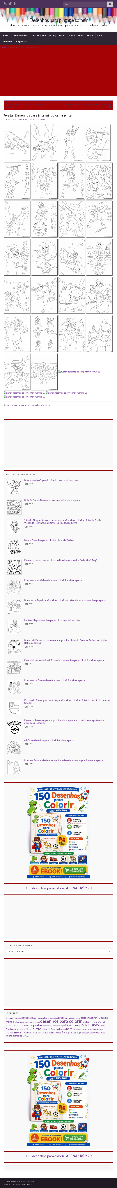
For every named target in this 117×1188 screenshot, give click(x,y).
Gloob (81, 35)
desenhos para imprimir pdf (54, 1026)
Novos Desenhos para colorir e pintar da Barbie (49, 540)
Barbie (34, 1018)
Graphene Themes (24, 1184)
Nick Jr (45, 1033)
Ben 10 (47, 1018)
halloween (61, 1029)
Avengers (17, 1018)
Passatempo (54, 1032)
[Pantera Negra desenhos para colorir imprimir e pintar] (15, 627)
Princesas (7, 41)
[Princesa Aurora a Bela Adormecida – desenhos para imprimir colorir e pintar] (15, 767)
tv (23, 1036)
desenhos (35, 1022)
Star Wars (101, 1033)
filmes (29, 1028)
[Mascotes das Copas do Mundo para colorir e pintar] (15, 487)
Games (72, 35)
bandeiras (26, 1017)
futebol (37, 1029)
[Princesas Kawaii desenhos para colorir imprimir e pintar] (15, 587)
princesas (73, 1032)
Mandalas (99, 1029)
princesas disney (88, 1032)
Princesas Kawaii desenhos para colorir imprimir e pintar (53, 580)
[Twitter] (10, 3)
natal (40, 1033)
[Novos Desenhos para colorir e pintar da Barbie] (15, 547)
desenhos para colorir (41, 405)
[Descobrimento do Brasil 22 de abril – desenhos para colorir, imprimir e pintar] (15, 667)
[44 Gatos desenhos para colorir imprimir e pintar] (15, 747)
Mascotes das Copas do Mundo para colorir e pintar (51, 480)
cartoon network (25, 405)
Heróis (90, 35)
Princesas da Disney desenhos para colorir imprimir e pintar (55, 680)
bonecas (54, 1018)
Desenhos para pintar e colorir (58, 20)
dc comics (26, 1022)
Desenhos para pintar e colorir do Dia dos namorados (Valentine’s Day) (60, 560)
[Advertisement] (58, 71)
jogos (85, 1029)
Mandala (91, 1029)
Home (6, 35)
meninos (32, 1032)
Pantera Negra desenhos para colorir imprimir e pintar (52, 620)
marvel (10, 1032)
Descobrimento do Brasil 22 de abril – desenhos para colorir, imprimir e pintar (64, 660)
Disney (52, 35)
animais (9, 1018)
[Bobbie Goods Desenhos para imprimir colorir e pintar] (15, 507)
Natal (99, 35)
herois (70, 1029)
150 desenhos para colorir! (59, 888)
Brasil (61, 1017)
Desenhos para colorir (36, 119)
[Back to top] (110, 1181)
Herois (46, 119)
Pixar (65, 1032)
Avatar (14, 119)
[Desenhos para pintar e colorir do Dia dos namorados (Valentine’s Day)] (15, 567)
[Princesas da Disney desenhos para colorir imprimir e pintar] (15, 687)
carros (78, 1018)
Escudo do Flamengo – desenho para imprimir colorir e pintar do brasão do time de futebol (67, 701)
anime (9, 405)
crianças (18, 1022)
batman (41, 1018)
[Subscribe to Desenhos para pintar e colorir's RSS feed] (5, 3)
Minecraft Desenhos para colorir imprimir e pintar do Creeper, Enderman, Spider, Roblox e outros (65, 641)
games (46, 1028)
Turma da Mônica (14, 1036)
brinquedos (70, 1018)
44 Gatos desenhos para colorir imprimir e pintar (49, 740)
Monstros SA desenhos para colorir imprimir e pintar (86, 104)
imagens (78, 1029)
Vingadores (21, 41)
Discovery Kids (39, 35)
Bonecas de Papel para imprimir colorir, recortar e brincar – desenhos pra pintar (65, 600)
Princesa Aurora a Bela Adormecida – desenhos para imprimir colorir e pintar (64, 760)
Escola (62, 35)
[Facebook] (15, 3)
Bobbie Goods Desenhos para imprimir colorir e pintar (52, 500)
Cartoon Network (20, 35)
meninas (20, 1032)
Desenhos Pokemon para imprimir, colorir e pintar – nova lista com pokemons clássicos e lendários (64, 721)
